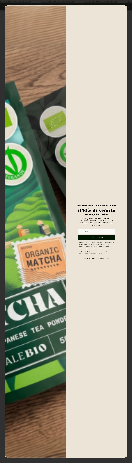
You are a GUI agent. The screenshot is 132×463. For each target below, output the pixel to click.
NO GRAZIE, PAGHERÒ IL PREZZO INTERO (96, 258)
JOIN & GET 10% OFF (96, 237)
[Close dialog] (123, 9)
